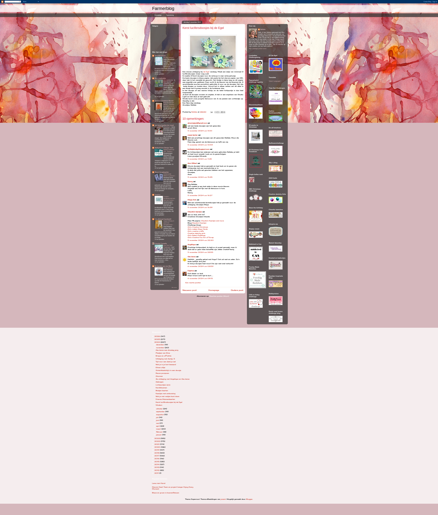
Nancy (190, 181)
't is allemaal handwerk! (163, 219)
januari (159, 435)
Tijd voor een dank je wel (166, 362)
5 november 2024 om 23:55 (200, 252)
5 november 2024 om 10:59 (200, 145)
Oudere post (237, 290)
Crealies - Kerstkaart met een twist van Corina (169, 198)
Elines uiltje (160, 367)
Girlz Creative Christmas (198, 227)
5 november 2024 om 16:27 (200, 195)
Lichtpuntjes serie (163, 385)
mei (158, 423)
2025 (157, 339)
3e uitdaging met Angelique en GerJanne (172, 379)
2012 (157, 470)
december (160, 345)
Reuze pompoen (162, 373)
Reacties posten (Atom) (219, 296)
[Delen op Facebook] (222, 112)
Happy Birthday (168, 268)
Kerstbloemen (161, 388)
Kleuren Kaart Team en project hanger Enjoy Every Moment (172, 488)
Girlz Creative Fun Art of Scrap (201, 237)
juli (157, 417)
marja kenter (193, 135)
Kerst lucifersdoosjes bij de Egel (169, 402)
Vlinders (159, 405)
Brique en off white (163, 356)
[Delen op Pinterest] (224, 112)
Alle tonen (174, 287)
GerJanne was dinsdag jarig (167, 350)
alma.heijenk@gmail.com (197, 123)
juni (158, 420)
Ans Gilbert (193, 163)
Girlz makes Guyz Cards (198, 229)
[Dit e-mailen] (215, 112)
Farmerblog (163, 8)
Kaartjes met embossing (165, 393)
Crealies (157, 195)
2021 (157, 444)
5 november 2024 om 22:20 (201, 240)
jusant (223, 499)
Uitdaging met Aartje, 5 (165, 359)
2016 (157, 459)
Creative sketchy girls (196, 233)
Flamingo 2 (167, 127)
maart (158, 429)
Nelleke (262, 29)
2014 (157, 464)
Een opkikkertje (168, 80)
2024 (157, 342)
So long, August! (168, 57)
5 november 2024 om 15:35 (200, 177)
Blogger (249, 499)
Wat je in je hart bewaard (166, 364)
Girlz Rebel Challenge (196, 235)
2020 (157, 447)
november (160, 348)
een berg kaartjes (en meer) (164, 125)
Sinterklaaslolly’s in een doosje (168, 370)
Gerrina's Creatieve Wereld (164, 101)
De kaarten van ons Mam (163, 266)
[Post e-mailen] (211, 112)
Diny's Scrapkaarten (162, 172)
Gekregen (159, 382)
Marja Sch (192, 200)
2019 (157, 450)
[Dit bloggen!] (218, 112)
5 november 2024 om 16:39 (200, 207)
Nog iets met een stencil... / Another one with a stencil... (169, 104)
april (158, 426)
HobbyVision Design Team (164, 148)
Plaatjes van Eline (163, 353)
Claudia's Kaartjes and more (212, 221)
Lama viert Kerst (158, 483)
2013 (157, 467)
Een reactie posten (193, 283)
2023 (157, 438)
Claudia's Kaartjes (199, 223)
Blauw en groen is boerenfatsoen (165, 493)
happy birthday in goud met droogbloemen (168, 222)
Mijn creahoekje (160, 78)
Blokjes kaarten (162, 390)
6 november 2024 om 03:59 (200, 266)
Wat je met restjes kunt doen (167, 396)
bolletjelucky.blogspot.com (198, 149)
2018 (157, 453)
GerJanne (192, 257)
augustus (160, 414)
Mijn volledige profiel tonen (257, 48)
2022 (157, 441)
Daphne (191, 271)
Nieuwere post (189, 290)
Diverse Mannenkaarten (165, 399)
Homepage (158, 15)
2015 (157, 461)
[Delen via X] (220, 112)
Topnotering (170, 15)
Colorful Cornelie (161, 243)
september (160, 411)
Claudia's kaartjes (195, 212)
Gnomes (159, 376)
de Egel (206, 72)
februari (159, 432)
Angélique (192, 244)
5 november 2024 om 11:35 (200, 159)
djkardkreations (160, 56)
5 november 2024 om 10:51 (200, 131)
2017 (157, 456)
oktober (159, 409)
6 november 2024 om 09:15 (200, 278)
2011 (156, 473)
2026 (157, 336)
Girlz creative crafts (196, 231)
